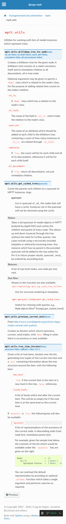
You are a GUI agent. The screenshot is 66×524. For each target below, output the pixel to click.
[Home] (5, 15)
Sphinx (19, 515)
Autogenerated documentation (25, 15)
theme (34, 515)
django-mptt (35, 4)
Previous (13, 495)
